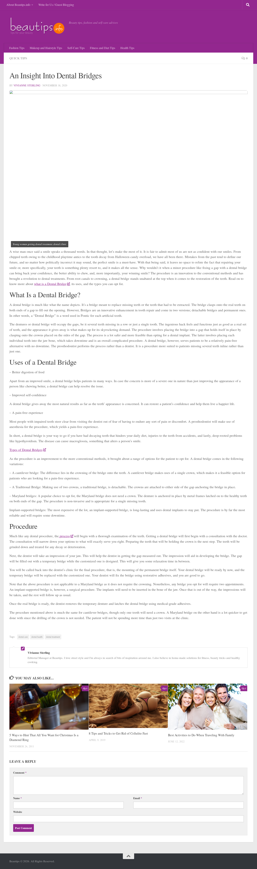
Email (137, 798)
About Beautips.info (18, 5)
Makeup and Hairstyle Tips (46, 48)
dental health (37, 636)
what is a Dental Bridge (50, 283)
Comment (20, 773)
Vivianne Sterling (27, 85)
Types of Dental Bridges (26, 449)
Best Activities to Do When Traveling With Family (201, 735)
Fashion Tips (16, 48)
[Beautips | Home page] (37, 26)
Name (17, 798)
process (64, 536)
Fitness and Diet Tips (102, 48)
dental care (23, 636)
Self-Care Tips (76, 48)
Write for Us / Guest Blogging (56, 5)
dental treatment (53, 636)
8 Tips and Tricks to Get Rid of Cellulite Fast (118, 733)
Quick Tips (18, 58)
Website (17, 812)
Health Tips (127, 48)
